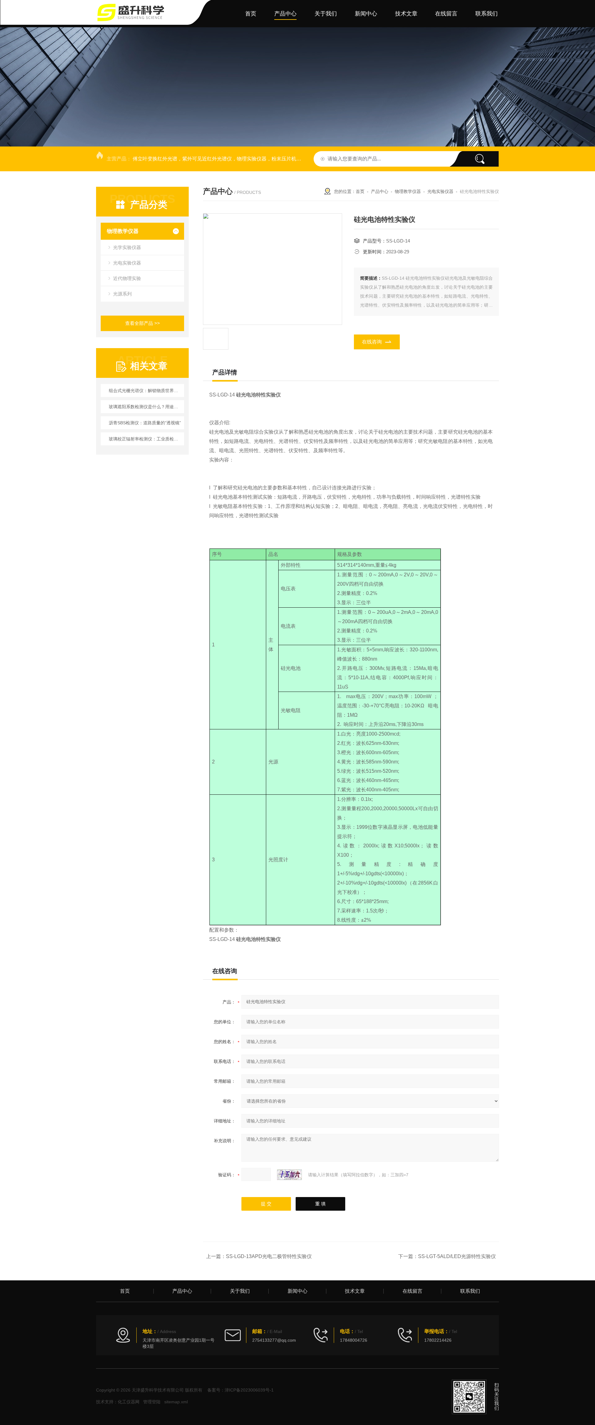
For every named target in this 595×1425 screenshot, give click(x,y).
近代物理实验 (127, 278)
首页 (250, 14)
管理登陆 (152, 1401)
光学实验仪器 (127, 247)
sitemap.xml (176, 1401)
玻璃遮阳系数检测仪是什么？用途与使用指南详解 (145, 406)
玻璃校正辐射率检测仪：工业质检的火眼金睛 (145, 438)
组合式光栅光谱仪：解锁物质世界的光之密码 (145, 390)
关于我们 (326, 14)
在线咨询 (372, 341)
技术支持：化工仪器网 (117, 1401)
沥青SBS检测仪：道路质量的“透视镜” (145, 422)
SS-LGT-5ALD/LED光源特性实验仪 (457, 1256)
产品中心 (285, 14)
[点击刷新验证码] (289, 1174)
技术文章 (406, 14)
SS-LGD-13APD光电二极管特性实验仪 (269, 1256)
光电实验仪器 (127, 262)
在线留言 (446, 14)
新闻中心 (366, 14)
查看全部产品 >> (142, 323)
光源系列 (122, 293)
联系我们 (486, 14)
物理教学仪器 (123, 231)
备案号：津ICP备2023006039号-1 (240, 1390)
